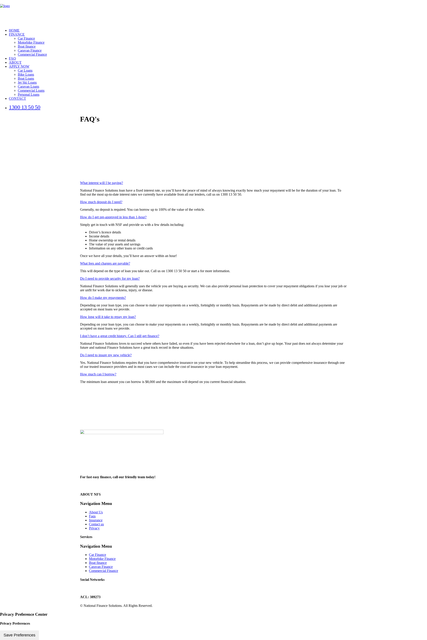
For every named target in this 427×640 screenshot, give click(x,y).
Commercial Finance (32, 54)
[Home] (152, 450)
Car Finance (26, 38)
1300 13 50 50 (24, 107)
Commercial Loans (31, 90)
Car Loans (25, 70)
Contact (17, 98)
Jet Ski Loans (27, 82)
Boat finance (27, 46)
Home (14, 30)
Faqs (92, 516)
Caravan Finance (30, 50)
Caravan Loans (28, 86)
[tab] (213, 183)
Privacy (94, 528)
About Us (96, 512)
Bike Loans (26, 74)
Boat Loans (26, 78)
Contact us (96, 524)
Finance (17, 34)
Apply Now (19, 66)
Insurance (96, 520)
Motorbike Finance (31, 42)
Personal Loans (28, 94)
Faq (12, 58)
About (15, 62)
